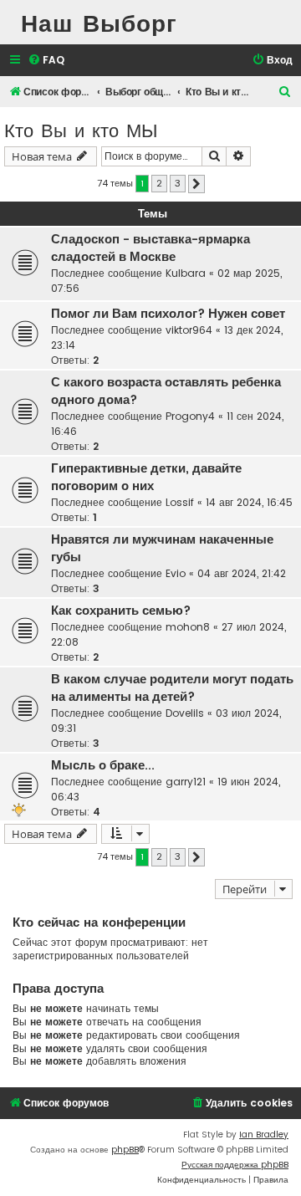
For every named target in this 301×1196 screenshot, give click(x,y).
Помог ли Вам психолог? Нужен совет (168, 313)
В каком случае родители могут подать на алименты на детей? (172, 688)
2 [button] (159, 183)
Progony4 (190, 416)
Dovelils (185, 713)
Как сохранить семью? (121, 610)
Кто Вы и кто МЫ (80, 129)
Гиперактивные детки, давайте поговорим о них (146, 477)
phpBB (125, 1149)
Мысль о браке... (103, 765)
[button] (196, 184)
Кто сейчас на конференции (99, 922)
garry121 (186, 781)
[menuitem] (46, 60)
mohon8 (188, 627)
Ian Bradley (263, 1134)
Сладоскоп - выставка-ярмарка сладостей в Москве (150, 248)
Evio (176, 573)
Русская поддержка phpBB (234, 1164)
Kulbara (186, 273)
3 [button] (178, 183)
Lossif (180, 502)
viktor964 (189, 330)
